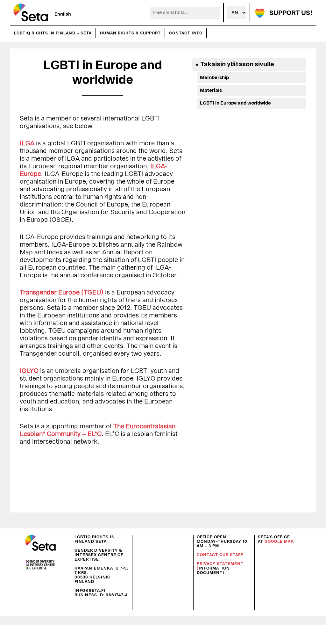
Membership (214, 77)
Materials (211, 90)
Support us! (291, 13)
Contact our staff (220, 555)
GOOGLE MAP (279, 541)
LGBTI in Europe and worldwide (235, 103)
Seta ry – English (30, 13)
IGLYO (29, 371)
